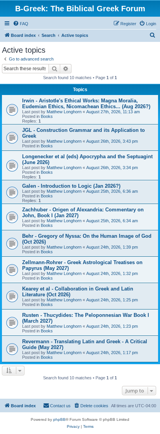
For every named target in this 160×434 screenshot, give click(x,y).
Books (47, 116)
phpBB (59, 419)
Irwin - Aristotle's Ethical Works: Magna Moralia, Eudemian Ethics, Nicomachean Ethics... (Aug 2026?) (86, 103)
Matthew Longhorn (64, 111)
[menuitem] (20, 23)
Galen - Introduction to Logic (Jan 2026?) (71, 186)
